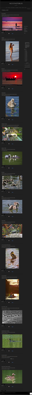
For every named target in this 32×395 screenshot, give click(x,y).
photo (9, 94)
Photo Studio (9, 7)
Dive (2, 196)
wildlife (13, 94)
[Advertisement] (28, 21)
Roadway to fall (25, 30)
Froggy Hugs (4, 123)
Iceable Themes (3, 393)
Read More (3, 31)
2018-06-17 (3, 94)
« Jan (24, 69)
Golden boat (4, 355)
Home (6, 7)
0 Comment (16, 94)
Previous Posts (3, 390)
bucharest (8, 356)
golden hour (10, 356)
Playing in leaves (25, 28)
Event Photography (13, 7)
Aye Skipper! (4, 275)
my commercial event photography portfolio (27, 45)
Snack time (4, 148)
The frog (3, 220)
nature (8, 94)
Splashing (4, 13)
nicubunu (5, 94)
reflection (10, 94)
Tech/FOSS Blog (16, 7)
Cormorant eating (5, 331)
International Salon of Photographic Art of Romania (27, 47)
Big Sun (3, 68)
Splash (3, 172)
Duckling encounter (6, 366)
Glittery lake (4, 306)
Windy (3, 37)
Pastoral (25, 29)
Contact (25, 7)
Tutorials (20, 7)
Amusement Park (25, 31)
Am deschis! (25, 27)
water (12, 94)
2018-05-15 (3, 332)
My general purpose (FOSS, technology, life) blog (27, 43)
